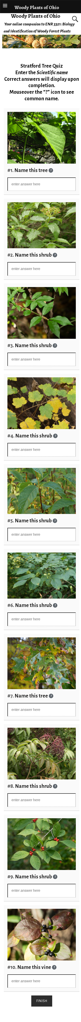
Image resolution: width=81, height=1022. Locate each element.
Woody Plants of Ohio (35, 16)
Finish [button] (41, 1001)
